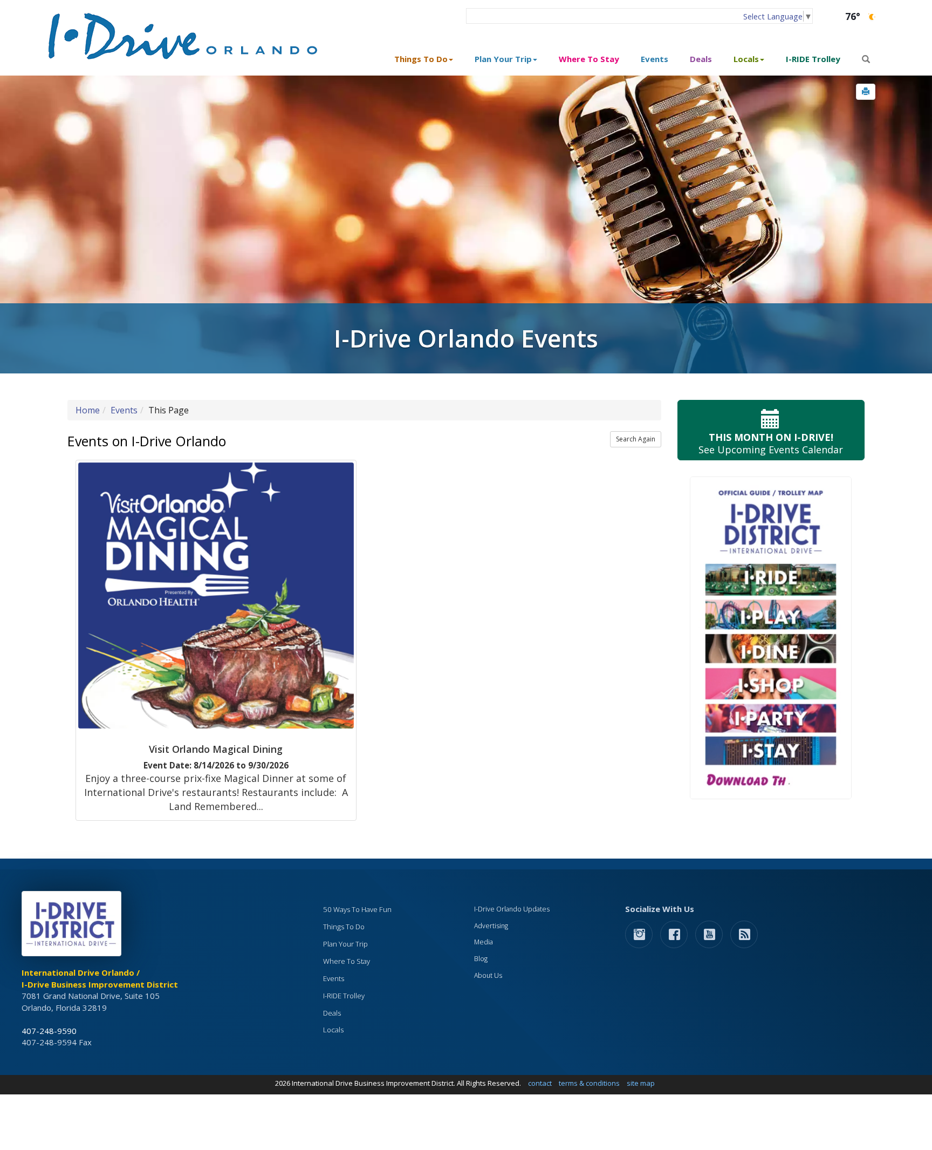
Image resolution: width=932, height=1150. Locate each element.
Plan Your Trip (345, 944)
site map (641, 1083)
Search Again (635, 439)
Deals (701, 58)
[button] (865, 92)
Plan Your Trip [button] (503, 58)
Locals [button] (746, 58)
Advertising (491, 925)
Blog (481, 958)
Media (483, 942)
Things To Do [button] (421, 58)
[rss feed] (744, 934)
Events (654, 58)
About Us (488, 975)
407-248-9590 (49, 1030)
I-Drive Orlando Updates (512, 909)
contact (540, 1083)
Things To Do (344, 926)
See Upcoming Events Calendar (770, 444)
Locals (333, 1030)
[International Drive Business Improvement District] (73, 926)
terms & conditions (589, 1083)
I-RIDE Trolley (813, 58)
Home (88, 410)
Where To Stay (589, 58)
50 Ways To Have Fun (357, 909)
